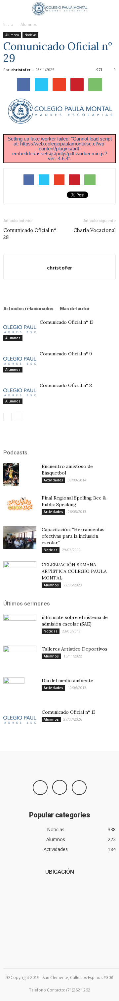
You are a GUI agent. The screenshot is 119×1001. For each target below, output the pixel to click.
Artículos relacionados (28, 309)
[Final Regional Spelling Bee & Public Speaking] (19, 504)
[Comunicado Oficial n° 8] (19, 392)
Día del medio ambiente (67, 680)
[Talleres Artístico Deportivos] (19, 657)
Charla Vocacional (94, 230)
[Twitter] (79, 787)
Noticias (30, 35)
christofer (20, 69)
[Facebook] (40, 787)
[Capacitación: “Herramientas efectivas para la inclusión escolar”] (19, 537)
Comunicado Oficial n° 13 (67, 322)
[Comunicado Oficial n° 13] (19, 329)
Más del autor (75, 309)
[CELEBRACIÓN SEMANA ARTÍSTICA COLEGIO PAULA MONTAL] (19, 572)
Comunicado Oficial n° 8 (66, 385)
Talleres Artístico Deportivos (74, 649)
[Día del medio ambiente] (13, 688)
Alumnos (28, 24)
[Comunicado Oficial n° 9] (19, 361)
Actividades (53, 480)
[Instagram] (59, 787)
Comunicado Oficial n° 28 (29, 233)
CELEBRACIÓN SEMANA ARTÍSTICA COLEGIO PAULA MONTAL (74, 571)
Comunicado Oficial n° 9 (66, 354)
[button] (109, 9)
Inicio (8, 24)
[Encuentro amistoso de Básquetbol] (11, 474)
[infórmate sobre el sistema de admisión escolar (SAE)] (19, 625)
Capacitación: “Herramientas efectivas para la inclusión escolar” (73, 536)
